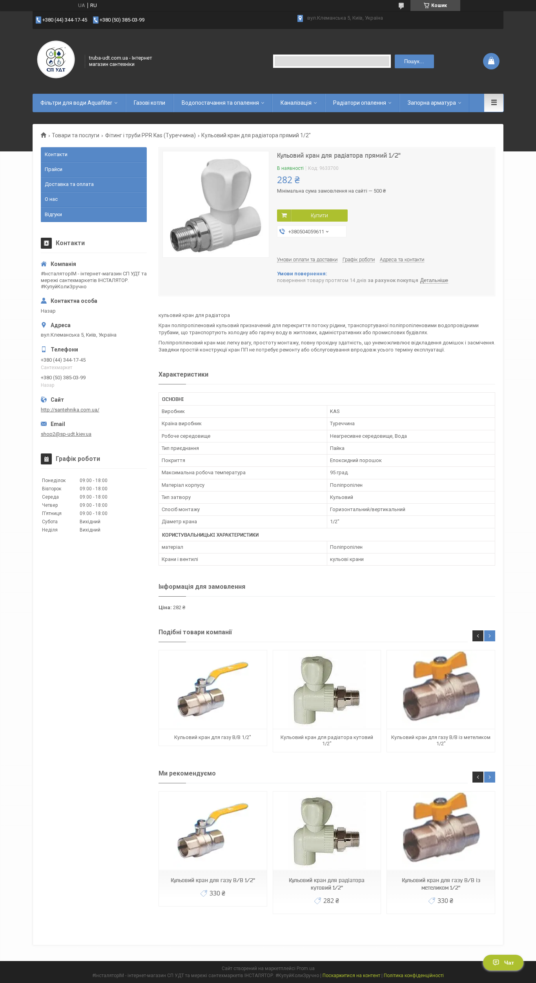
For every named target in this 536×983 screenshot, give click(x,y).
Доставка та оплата (69, 184)
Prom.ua (306, 968)
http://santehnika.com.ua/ (70, 410)
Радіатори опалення (359, 103)
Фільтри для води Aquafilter (76, 103)
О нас (51, 199)
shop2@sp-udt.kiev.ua (66, 434)
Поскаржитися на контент (351, 975)
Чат (509, 962)
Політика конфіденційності (414, 975)
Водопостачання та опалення (220, 103)
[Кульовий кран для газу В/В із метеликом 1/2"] (440, 689)
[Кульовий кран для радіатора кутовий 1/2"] (327, 689)
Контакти (56, 154)
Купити (319, 215)
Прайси (53, 169)
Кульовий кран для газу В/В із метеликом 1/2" (440, 740)
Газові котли (149, 103)
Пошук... (414, 61)
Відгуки (53, 214)
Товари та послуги (75, 135)
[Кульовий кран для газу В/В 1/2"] (212, 689)
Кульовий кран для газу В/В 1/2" (212, 737)
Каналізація (296, 103)
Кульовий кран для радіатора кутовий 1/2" (327, 740)
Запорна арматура (432, 103)
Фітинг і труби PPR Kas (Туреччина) (150, 135)
